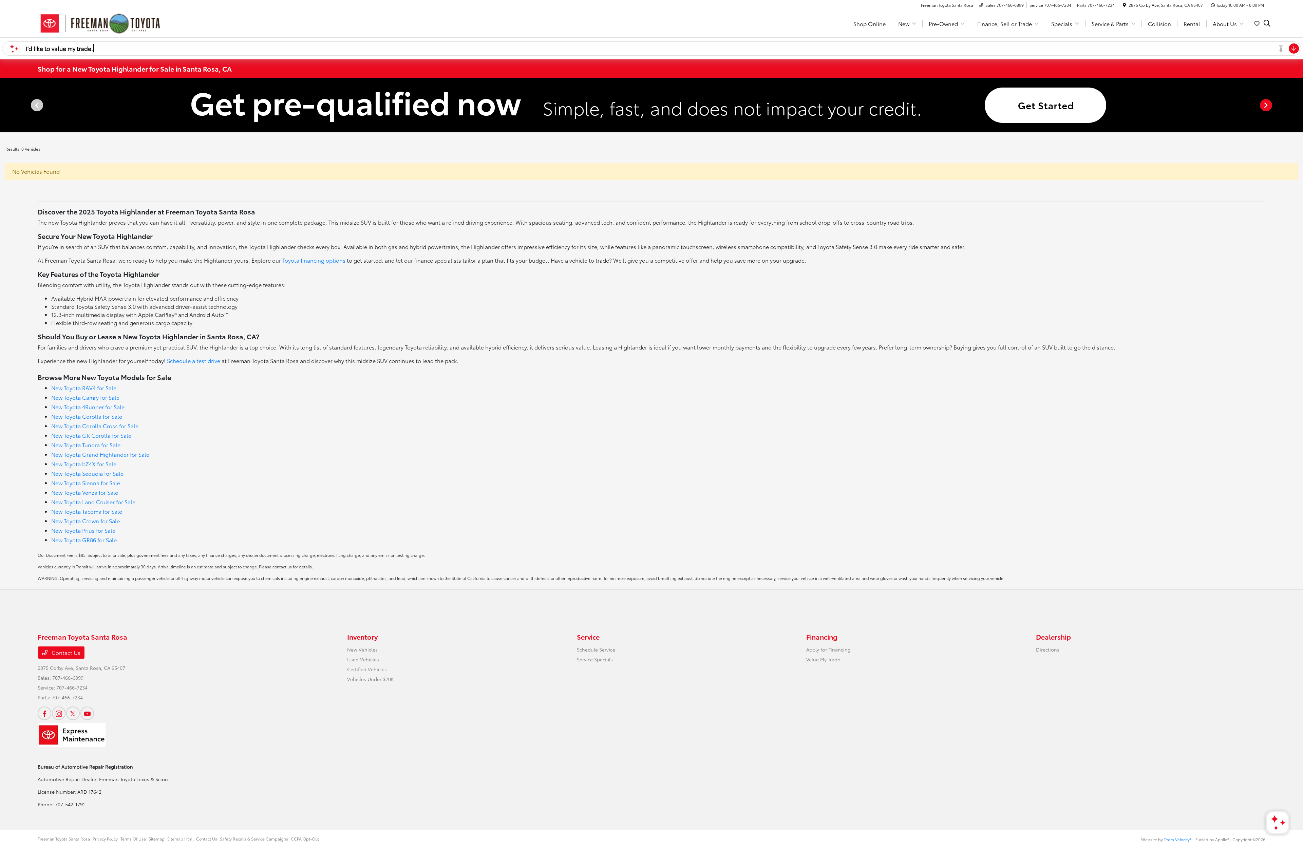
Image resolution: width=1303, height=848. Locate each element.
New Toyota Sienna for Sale (85, 483)
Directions (1047, 649)
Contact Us (65, 652)
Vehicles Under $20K (370, 679)
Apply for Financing (828, 649)
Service (588, 636)
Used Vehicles (363, 659)
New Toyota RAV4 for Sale (83, 388)
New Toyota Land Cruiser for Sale (93, 502)
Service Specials (595, 659)
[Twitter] (73, 713)
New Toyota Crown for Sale (85, 521)
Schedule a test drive (193, 360)
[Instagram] (58, 713)
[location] (1124, 5)
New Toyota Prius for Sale (83, 530)
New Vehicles (362, 649)
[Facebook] (44, 713)
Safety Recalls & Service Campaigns (254, 839)
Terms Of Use (133, 839)
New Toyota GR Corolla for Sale (91, 435)
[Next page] (1266, 105)
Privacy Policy (105, 839)
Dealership (1053, 636)
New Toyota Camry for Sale (85, 397)
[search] (1267, 24)
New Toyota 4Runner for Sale (88, 407)
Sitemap (157, 839)
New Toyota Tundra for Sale (85, 445)
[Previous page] (36, 105)
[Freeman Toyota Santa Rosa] (100, 22)
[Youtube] (87, 713)
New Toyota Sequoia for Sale (87, 473)
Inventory (362, 636)
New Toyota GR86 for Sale (84, 540)
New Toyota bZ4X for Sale (83, 464)
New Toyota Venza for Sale (84, 492)
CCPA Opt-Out (305, 839)
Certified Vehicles (367, 669)
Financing (821, 636)
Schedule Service (596, 649)
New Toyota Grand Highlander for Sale (100, 454)
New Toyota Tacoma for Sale (86, 511)
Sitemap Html (180, 839)
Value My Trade (823, 659)
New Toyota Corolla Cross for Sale (94, 426)
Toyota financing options (313, 260)
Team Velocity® (1178, 839)
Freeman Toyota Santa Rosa (64, 839)
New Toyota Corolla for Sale (86, 416)
